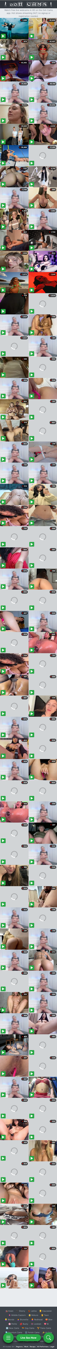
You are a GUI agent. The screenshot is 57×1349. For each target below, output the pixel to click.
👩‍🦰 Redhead (37, 1319)
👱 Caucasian (45, 1311)
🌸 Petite (12, 1324)
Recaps (33, 1347)
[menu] (8, 1337)
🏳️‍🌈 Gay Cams (28, 1328)
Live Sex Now (28, 1337)
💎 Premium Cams (13, 1332)
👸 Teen (45, 1315)
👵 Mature (33, 1315)
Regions (19, 1347)
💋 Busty (24, 1324)
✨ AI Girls (47, 1332)
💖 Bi (46, 1324)
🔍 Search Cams (44, 1341)
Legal (52, 1347)
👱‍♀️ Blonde (9, 1319)
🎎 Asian (9, 1311)
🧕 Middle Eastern (17, 1315)
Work (26, 1347)
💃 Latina (32, 1311)
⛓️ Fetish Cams (32, 1332)
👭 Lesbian (36, 1324)
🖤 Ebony (20, 1311)
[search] (48, 1337)
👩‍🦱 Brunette (22, 1319)
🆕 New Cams (12, 1328)
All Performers (42, 1347)
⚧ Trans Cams (44, 1328)
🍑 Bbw (48, 1319)
